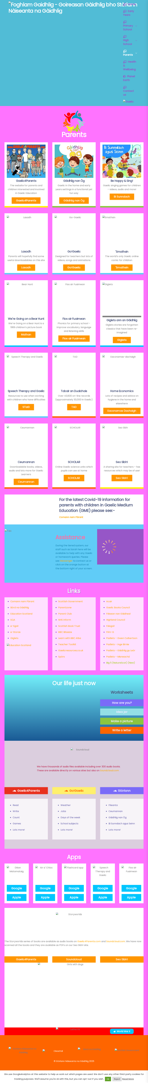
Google (16, 888)
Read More (128, 1078)
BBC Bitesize (65, 632)
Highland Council (115, 619)
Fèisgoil (110, 626)
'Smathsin (121, 267)
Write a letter (121, 730)
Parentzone (65, 607)
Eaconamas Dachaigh (122, 411)
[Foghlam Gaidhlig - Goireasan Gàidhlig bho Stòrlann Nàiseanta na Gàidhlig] (73, 10)
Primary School (128, 27)
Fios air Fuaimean (74, 338)
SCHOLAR (74, 478)
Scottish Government (70, 601)
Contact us (128, 92)
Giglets (122, 340)
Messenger (66, 560)
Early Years (128, 13)
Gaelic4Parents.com (89, 941)
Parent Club (65, 613)
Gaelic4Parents (26, 200)
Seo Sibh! (122, 478)
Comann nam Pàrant (22, 601)
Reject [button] (117, 1079)
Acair (109, 601)
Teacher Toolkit (67, 644)
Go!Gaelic (74, 267)
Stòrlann (124, 791)
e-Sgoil (14, 626)
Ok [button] (108, 1079)
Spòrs (61, 656)
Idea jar (121, 712)
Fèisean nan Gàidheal (118, 613)
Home (131, 4)
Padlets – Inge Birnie (117, 644)
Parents (128, 55)
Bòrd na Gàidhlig (19, 607)
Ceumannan (26, 482)
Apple (16, 897)
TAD (73, 407)
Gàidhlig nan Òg (73, 200)
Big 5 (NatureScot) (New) (120, 662)
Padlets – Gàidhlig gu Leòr (120, 650)
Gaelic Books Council (118, 607)
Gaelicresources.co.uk (70, 650)
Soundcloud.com (109, 770)
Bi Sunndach (122, 196)
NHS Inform (64, 619)
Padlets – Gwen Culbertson (121, 638)
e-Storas (15, 632)
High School (127, 42)
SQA (12, 619)
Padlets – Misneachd (118, 656)
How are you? (122, 703)
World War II (123, 1031)
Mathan (26, 334)
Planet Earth (129, 78)
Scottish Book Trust (69, 626)
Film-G (110, 632)
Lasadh (26, 267)
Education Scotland (21, 613)
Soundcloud (74, 959)
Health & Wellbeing (129, 65)
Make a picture (122, 721)
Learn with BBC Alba (69, 638)
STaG (26, 407)
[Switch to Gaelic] (128, 101)
